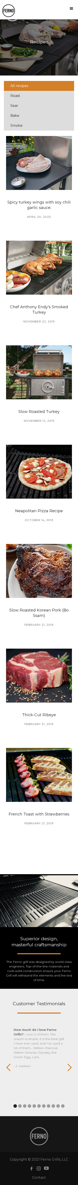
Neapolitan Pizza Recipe (39, 511)
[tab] (39, 86)
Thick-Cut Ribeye (39, 715)
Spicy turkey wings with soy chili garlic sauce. (39, 205)
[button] (71, 8)
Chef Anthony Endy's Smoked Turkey (39, 310)
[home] (7, 10)
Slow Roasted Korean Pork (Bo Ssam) (39, 613)
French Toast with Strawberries (39, 814)
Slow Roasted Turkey (39, 411)
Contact (39, 1178)
